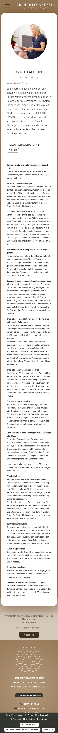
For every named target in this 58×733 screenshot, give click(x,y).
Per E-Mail (33, 144)
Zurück (13, 150)
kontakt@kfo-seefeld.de (31, 708)
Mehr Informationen (43, 715)
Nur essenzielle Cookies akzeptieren (22, 729)
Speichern (48, 729)
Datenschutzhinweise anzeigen (29, 627)
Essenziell (16, 719)
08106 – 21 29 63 (31, 704)
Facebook (21, 144)
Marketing (42, 719)
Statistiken (30, 719)
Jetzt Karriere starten (29, 695)
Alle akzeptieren (29, 725)
